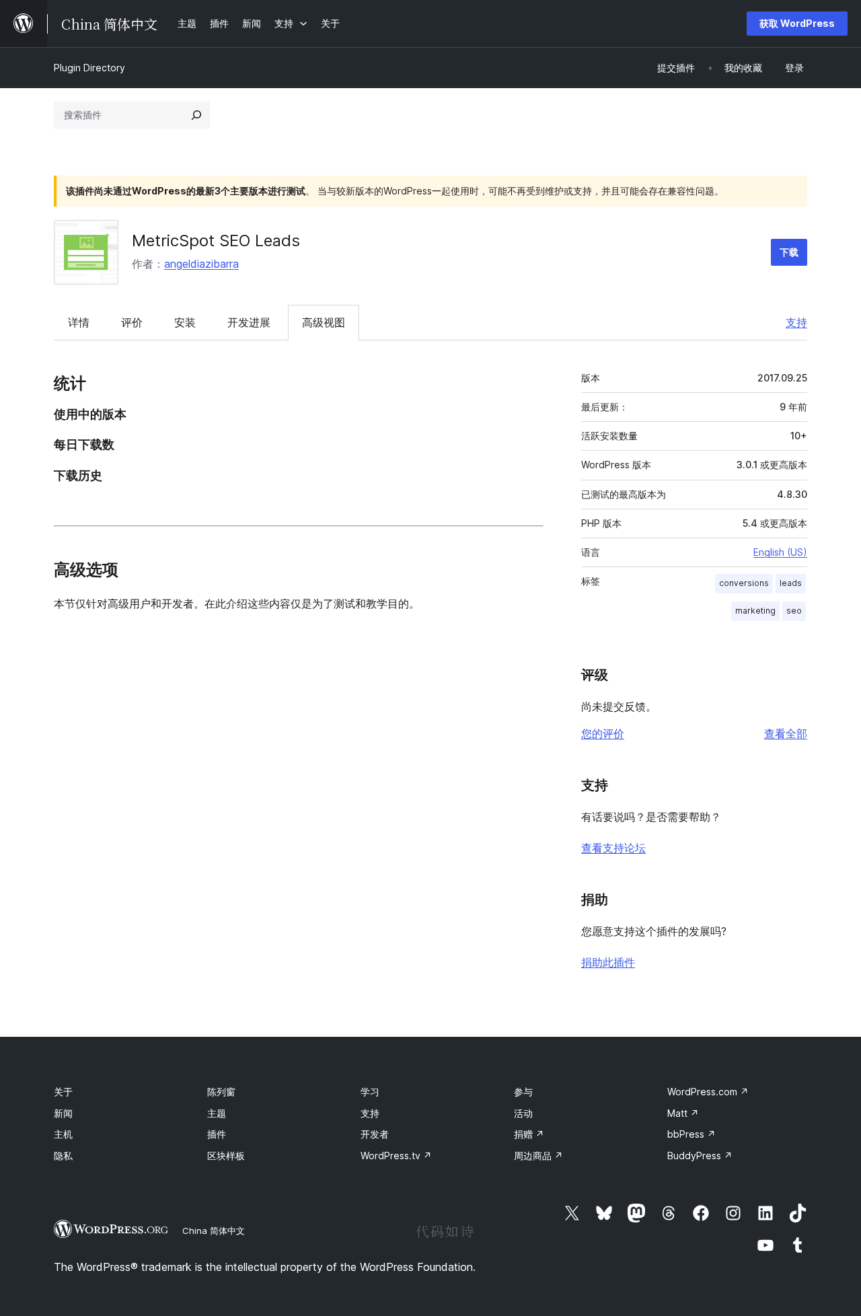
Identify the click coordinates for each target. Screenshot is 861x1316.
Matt (683, 1113)
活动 (523, 1113)
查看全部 (785, 733)
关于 (63, 1091)
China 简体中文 (213, 1230)
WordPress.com (708, 1091)
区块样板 (226, 1155)
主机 (63, 1134)
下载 (789, 252)
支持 (796, 322)
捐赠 (529, 1134)
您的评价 (602, 733)
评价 (132, 322)
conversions (744, 583)
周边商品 (538, 1155)
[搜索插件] (196, 115)
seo (794, 611)
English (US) (780, 552)
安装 (185, 322)
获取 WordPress (797, 23)
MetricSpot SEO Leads (216, 240)
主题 (216, 1113)
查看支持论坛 (613, 847)
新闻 (63, 1113)
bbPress (691, 1134)
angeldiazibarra (201, 263)
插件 (216, 1134)
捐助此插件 (608, 962)
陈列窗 (221, 1091)
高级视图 (323, 322)
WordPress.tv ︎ (396, 1155)
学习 (370, 1091)
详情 (78, 322)
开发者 (375, 1134)
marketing (755, 611)
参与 (523, 1091)
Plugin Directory (89, 67)
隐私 (63, 1155)
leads (791, 583)
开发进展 (248, 322)
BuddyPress (700, 1155)
